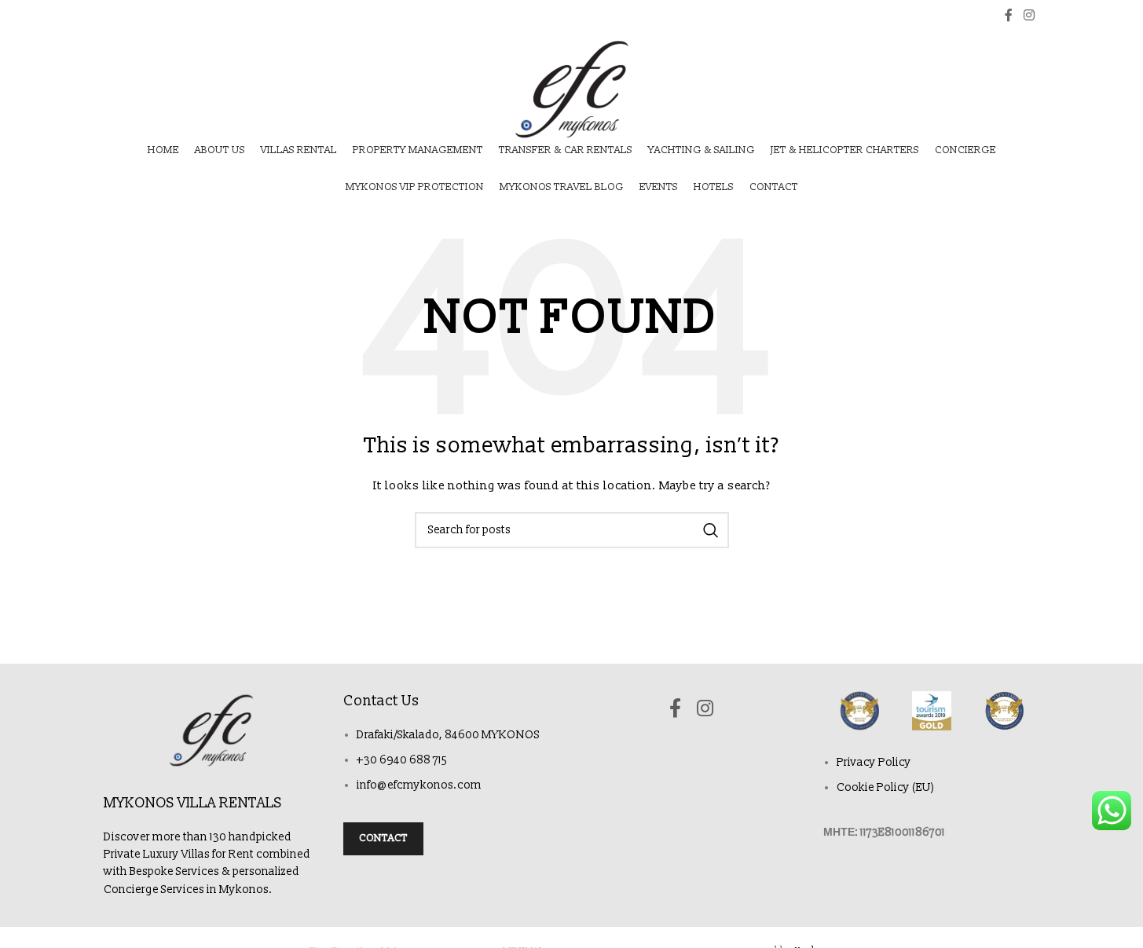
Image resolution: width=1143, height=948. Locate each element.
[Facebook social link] (1008, 15)
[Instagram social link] (1028, 15)
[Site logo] (571, 89)
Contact (383, 838)
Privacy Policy (874, 762)
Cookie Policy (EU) (886, 787)
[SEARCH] (711, 530)
